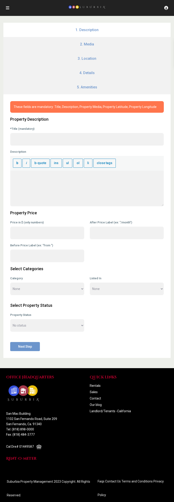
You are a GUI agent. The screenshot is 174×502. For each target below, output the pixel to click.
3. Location (87, 58)
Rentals (95, 385)
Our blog (96, 405)
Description (18, 151)
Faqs (101, 481)
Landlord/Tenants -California (110, 411)
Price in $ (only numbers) (27, 222)
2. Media (87, 44)
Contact (95, 398)
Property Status (20, 315)
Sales (94, 392)
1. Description (87, 30)
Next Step (25, 346)
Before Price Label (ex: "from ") (31, 245)
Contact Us (113, 481)
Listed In (95, 278)
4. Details (87, 73)
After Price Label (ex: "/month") (111, 222)
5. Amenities (87, 87)
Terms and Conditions (137, 481)
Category (16, 278)
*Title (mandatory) (22, 128)
